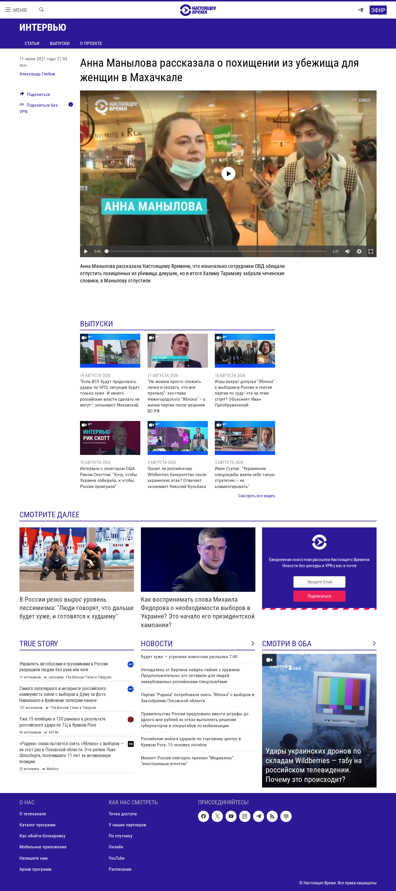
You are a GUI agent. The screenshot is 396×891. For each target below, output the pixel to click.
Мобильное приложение (43, 847)
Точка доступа (123, 814)
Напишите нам (33, 858)
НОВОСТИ (157, 643)
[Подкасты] (285, 816)
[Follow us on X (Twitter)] (217, 816)
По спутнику (120, 836)
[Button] (35, 95)
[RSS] (272, 816)
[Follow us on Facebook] (203, 816)
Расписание (120, 869)
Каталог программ (37, 825)
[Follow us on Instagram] (244, 816)
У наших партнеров (127, 825)
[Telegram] (361, 10)
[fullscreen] (371, 251)
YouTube (117, 858)
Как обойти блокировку (42, 836)
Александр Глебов (37, 74)
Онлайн (116, 847)
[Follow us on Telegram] (258, 816)
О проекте (91, 43)
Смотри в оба (287, 643)
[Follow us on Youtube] (231, 816)
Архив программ (35, 869)
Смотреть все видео (256, 495)
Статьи (32, 43)
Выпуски (60, 43)
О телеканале (32, 814)
